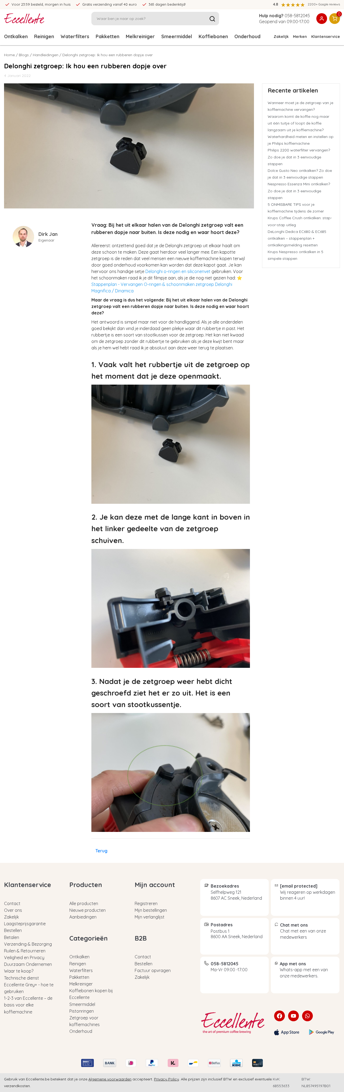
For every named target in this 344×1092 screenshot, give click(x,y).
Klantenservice (325, 36)
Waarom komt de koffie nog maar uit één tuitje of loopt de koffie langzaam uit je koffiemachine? (298, 123)
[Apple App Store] (286, 1032)
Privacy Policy (166, 1079)
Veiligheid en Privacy (24, 957)
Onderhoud (80, 1031)
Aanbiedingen (82, 917)
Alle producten (83, 903)
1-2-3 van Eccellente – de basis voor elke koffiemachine (28, 1004)
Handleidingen (45, 54)
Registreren (146, 903)
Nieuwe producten (87, 910)
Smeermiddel (176, 36)
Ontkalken (16, 36)
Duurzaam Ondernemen (28, 964)
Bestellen (13, 930)
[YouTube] (293, 1016)
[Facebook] (279, 1016)
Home (9, 54)
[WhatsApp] (307, 1016)
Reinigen (44, 36)
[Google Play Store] (321, 1032)
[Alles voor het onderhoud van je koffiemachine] (233, 1023)
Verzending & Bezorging (28, 944)
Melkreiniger (140, 36)
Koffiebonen (213, 36)
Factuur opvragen (153, 970)
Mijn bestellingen (151, 910)
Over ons (13, 910)
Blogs (24, 54)
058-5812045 (297, 15)
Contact (12, 903)
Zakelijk (281, 36)
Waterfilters (74, 36)
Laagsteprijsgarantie (25, 923)
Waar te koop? (18, 971)
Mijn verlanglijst (149, 917)
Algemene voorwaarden (109, 1079)
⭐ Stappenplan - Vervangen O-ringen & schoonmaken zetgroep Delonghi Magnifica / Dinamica (166, 284)
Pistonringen (81, 1011)
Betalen (11, 937)
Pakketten (107, 36)
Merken (300, 36)
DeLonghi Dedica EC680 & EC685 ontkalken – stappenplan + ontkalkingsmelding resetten (297, 238)
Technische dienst (21, 978)
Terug (101, 850)
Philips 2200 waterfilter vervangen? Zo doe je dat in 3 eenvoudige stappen (299, 157)
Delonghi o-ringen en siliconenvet (177, 271)
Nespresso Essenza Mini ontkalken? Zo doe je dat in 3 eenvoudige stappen (299, 191)
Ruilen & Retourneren (24, 950)
